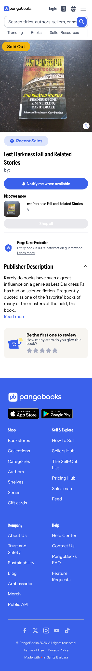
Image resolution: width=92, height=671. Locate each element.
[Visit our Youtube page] (57, 630)
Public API (18, 604)
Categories (19, 461)
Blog (12, 573)
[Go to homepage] (17, 8)
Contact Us (63, 545)
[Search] (82, 22)
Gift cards (17, 502)
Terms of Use (34, 650)
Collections (19, 450)
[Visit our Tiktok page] (67, 630)
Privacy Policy (58, 650)
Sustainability (21, 562)
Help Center (64, 535)
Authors (16, 471)
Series (14, 492)
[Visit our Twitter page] (35, 630)
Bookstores (19, 440)
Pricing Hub (64, 478)
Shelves (15, 481)
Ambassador (20, 583)
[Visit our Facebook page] (25, 630)
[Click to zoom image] (46, 86)
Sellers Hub (63, 450)
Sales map (62, 488)
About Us (17, 535)
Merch (14, 593)
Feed (57, 498)
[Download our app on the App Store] (23, 413)
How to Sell (63, 440)
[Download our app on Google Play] (57, 413)
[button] (46, 267)
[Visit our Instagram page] (46, 630)
